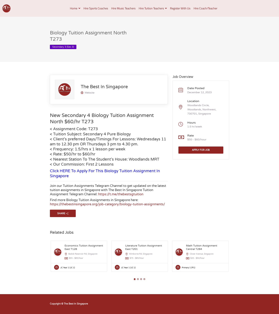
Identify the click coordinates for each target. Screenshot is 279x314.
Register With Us (180, 8)
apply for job (201, 150)
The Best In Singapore (104, 86)
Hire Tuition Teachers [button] (151, 8)
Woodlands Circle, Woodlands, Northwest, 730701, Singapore (201, 109)
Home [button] (73, 8)
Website (89, 92)
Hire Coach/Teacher (205, 8)
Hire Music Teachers (123, 8)
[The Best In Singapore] (6, 8)
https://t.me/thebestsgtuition (120, 194)
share (61, 213)
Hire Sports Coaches (95, 8)
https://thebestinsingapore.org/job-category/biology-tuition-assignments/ (107, 204)
